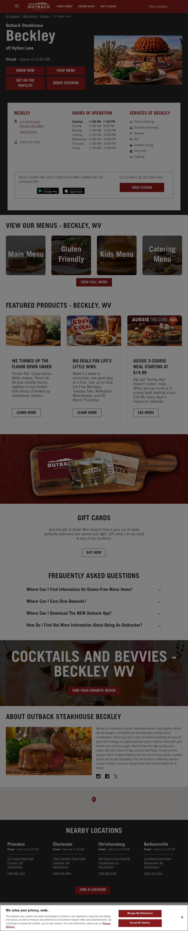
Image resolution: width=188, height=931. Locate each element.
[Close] (182, 917)
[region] (94, 918)
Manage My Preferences (140, 913)
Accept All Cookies (140, 923)
